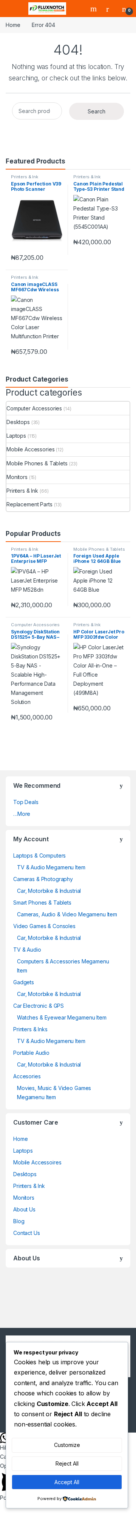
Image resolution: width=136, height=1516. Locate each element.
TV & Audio (27, 949)
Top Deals (26, 802)
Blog (18, 1221)
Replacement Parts (29, 504)
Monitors (17, 477)
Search (94, 9)
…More (21, 814)
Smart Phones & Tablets (42, 902)
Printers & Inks (30, 1029)
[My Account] (110, 8)
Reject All (67, 1463)
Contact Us (26, 1233)
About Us (24, 1209)
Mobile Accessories (30, 449)
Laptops (16, 435)
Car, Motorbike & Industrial (49, 891)
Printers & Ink (24, 176)
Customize (67, 1445)
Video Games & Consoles (44, 926)
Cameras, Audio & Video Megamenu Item (67, 914)
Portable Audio (31, 1052)
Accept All (66, 1482)
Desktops (18, 422)
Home (13, 25)
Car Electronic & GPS (38, 1005)
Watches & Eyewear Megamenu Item (62, 1017)
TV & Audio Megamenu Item (51, 867)
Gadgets (23, 982)
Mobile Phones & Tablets (37, 463)
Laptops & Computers (39, 855)
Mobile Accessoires (37, 1162)
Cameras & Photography (43, 879)
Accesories (27, 1076)
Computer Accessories (34, 408)
